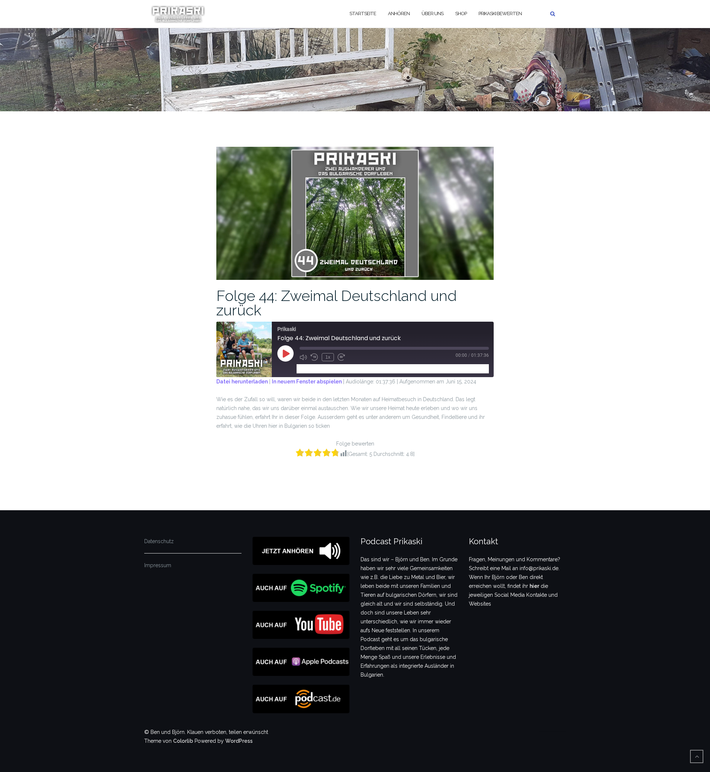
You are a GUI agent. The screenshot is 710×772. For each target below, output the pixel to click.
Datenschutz (159, 541)
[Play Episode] (285, 353)
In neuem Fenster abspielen (307, 382)
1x (327, 357)
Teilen (341, 368)
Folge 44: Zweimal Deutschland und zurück (336, 303)
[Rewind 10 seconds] (314, 357)
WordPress (239, 741)
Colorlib (183, 741)
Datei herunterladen (242, 382)
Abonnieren (313, 368)
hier (534, 586)
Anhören (399, 13)
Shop (461, 13)
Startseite (362, 13)
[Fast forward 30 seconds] (341, 357)
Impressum (157, 565)
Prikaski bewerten (500, 13)
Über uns (432, 13)
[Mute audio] (303, 357)
